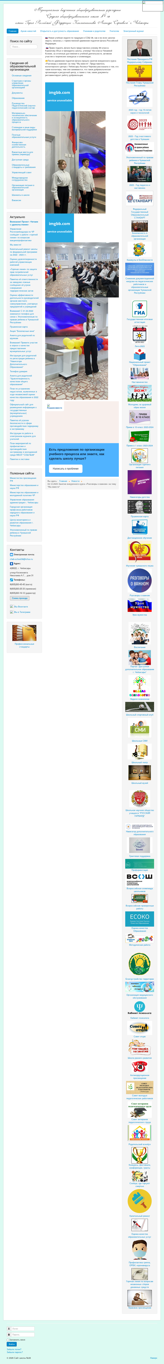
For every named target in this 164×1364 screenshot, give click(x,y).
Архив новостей (28, 30)
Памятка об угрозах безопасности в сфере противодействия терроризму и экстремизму (24, 424)
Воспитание (139, 647)
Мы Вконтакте (21, 606)
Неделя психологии (139, 698)
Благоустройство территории (140, 978)
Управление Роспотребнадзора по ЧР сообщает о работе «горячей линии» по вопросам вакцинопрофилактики (24, 234)
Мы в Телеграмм (22, 611)
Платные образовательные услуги (24, 135)
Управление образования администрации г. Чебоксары (24, 501)
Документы (17, 92)
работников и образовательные (139, 286)
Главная (12, 30)
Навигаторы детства (140, 496)
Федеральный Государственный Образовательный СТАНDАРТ (139, 213)
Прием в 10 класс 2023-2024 (139, 427)
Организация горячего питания (139, 466)
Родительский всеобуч (140, 1144)
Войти (12, 1344)
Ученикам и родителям (94, 30)
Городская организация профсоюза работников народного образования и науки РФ (22, 511)
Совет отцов (140, 1036)
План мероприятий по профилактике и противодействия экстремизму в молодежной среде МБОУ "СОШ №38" (23, 449)
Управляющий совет (22, 172)
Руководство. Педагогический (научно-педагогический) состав (24, 105)
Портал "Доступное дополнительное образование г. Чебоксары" (139, 669)
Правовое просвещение (139, 1307)
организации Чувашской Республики (139, 291)
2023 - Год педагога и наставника (139, 186)
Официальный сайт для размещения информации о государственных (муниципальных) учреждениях (23, 410)
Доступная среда (20, 159)
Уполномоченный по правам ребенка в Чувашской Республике (23, 532)
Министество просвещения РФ (23, 479)
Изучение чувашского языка (139, 565)
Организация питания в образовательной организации (23, 187)
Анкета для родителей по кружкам (22, 337)
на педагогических (144, 281)
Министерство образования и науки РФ (24, 487)
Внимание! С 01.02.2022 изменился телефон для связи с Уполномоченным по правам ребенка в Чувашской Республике (24, 316)
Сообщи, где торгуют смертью (140, 1185)
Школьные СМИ (139, 740)
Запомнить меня (17, 1339)
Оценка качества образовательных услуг (139, 1235)
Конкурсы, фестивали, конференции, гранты (140, 1166)
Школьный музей (139, 782)
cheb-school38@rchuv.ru (21, 559)
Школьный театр (140, 762)
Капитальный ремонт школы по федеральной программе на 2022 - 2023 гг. (23, 251)
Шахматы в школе (20, 194)
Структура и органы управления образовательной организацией (21, 84)
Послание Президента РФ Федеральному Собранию (139, 60)
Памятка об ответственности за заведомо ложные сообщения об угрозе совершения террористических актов (24, 285)
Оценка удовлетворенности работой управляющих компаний (23, 261)
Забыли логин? (14, 1349)
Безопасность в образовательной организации (139, 235)
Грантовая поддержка (139, 856)
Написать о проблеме (66, 468)
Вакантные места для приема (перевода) (22, 153)
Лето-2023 (140, 346)
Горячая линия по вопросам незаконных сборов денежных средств (139, 1284)
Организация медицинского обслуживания (140, 996)
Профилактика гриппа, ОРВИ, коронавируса (140, 1264)
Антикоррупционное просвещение (139, 1076)
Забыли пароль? (15, 1352)
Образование (18, 97)
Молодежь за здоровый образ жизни (139, 406)
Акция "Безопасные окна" (22, 330)
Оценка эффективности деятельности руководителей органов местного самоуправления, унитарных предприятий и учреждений (24, 300)
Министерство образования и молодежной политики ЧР (24, 494)
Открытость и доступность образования (59, 30)
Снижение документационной (140, 278)
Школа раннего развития (140, 1057)
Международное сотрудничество (20, 178)
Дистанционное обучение (139, 537)
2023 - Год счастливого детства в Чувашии (139, 138)
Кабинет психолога (140, 1017)
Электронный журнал (133, 30)
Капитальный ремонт (140, 1215)
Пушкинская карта (19, 326)
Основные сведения (21, 75)
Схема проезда (19, 598)
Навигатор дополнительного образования (139, 833)
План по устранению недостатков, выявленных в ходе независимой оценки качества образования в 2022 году (24, 394)
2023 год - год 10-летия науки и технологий (140, 111)
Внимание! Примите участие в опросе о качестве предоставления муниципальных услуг (23, 347)
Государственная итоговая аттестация (140, 321)
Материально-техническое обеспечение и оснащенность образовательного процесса (24, 117)
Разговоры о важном (140, 595)
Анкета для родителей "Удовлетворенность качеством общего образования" (21, 380)
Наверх (153, 1357)
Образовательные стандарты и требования (24, 166)
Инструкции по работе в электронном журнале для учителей (23, 436)
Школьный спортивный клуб (139, 714)
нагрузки (130, 281)
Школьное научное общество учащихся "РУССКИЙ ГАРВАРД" (140, 813)
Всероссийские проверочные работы (140, 907)
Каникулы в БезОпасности (140, 259)
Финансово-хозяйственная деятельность (19, 144)
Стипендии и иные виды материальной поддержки (24, 128)
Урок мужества (139, 614)
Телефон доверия (18, 371)
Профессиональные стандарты (24, 645)
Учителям (114, 30)
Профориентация (139, 869)
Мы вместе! (15, 244)
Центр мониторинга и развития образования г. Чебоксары (21, 522)
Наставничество (140, 382)
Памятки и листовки (19, 459)
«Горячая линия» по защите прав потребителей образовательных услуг (23, 272)
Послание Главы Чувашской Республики (139, 84)
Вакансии (16, 200)
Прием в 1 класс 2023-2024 (140, 445)
